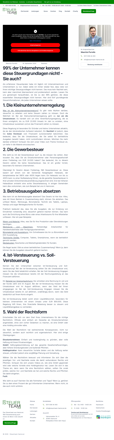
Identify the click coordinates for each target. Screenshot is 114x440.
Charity (75, 11)
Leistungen (35, 11)
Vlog (60, 11)
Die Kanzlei (24, 11)
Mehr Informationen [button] (35, 41)
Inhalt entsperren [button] (35, 45)
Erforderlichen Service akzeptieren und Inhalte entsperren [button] (35, 50)
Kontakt (67, 11)
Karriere (53, 11)
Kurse (46, 11)
